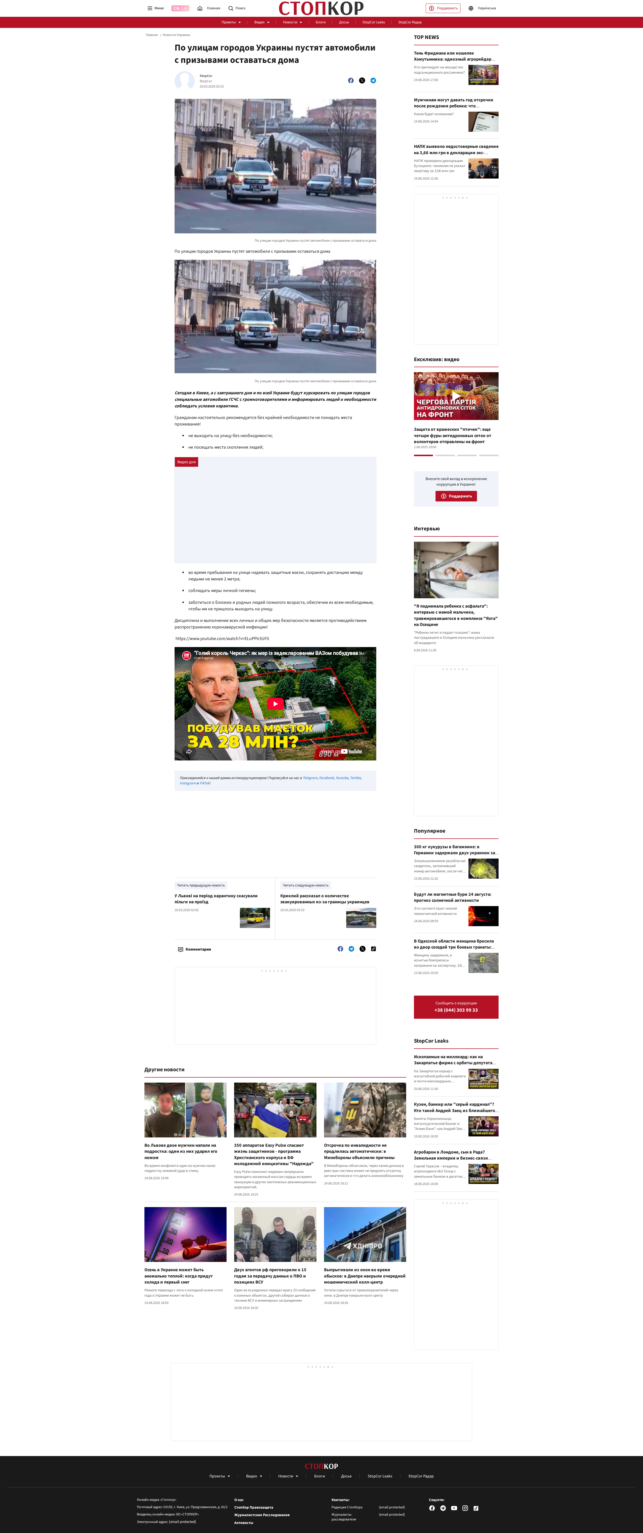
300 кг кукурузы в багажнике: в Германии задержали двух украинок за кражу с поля (454, 853)
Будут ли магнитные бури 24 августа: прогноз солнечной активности (452, 897)
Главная (152, 34)
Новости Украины (176, 34)
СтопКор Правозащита (253, 1507)
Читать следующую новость (306, 885)
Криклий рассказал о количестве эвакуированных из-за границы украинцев (324, 899)
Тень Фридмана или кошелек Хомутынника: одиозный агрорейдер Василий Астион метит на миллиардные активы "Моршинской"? (455, 62)
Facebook (326, 778)
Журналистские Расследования (262, 1515)
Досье (344, 22)
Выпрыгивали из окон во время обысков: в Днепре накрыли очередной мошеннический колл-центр (365, 1276)
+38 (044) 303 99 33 (456, 1010)
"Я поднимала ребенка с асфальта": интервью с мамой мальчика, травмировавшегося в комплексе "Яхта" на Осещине (456, 615)
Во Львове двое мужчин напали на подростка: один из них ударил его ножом (180, 1151)
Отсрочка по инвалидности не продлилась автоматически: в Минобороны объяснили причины (359, 1151)
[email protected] (182, 1521)
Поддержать (447, 8)
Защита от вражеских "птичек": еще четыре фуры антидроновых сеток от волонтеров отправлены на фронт (452, 435)
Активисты (243, 1522)
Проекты (229, 22)
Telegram (310, 778)
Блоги (321, 22)
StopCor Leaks (373, 22)
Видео (259, 22)
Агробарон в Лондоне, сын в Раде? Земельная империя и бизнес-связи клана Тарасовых (451, 1158)
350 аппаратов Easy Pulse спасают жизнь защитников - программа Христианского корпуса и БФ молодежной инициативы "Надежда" (274, 1154)
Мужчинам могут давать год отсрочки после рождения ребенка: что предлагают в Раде (453, 106)
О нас (239, 1500)
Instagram (188, 783)
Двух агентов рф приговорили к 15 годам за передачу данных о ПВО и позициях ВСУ (270, 1276)
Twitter (355, 778)
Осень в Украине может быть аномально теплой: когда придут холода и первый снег (178, 1276)
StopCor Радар (410, 22)
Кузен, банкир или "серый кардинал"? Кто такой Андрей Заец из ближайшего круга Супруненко (454, 1110)
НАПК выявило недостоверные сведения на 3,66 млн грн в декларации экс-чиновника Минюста (456, 152)
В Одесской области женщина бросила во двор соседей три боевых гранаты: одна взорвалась (454, 947)
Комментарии (198, 949)
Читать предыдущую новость (201, 885)
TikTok (204, 783)
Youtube (342, 778)
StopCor (206, 76)
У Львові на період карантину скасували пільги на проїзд (216, 899)
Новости (290, 22)
